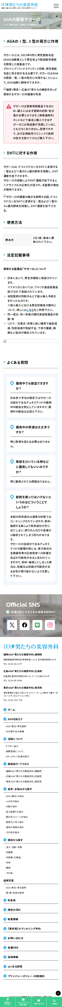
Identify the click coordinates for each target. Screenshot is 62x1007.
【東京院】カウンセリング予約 (24, 928)
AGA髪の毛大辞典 (15, 731)
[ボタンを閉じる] (58, 993)
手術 (8, 862)
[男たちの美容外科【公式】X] (12, 625)
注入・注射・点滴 (14, 847)
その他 (9, 873)
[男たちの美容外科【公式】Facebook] (25, 625)
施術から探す (15, 840)
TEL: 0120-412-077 (12, 663)
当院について (15, 739)
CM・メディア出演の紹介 (17, 756)
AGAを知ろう (15, 719)
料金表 (12, 900)
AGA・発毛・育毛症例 (16, 726)
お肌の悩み (11, 806)
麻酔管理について (15, 751)
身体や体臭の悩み (15, 827)
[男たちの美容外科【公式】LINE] (37, 625)
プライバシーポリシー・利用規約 (26, 976)
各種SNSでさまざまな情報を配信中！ (33, 612)
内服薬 (9, 852)
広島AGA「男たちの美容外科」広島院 (22, 671)
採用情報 (13, 957)
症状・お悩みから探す (20, 789)
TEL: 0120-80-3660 (12, 680)
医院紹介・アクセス (18, 764)
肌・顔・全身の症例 (15, 892)
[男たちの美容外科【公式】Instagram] (50, 625)
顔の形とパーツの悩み (17, 816)
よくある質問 (15, 966)
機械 (8, 867)
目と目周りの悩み (14, 811)
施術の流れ (14, 909)
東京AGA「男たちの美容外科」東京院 (22, 687)
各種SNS (13, 947)
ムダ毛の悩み (12, 801)
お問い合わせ (15, 938)
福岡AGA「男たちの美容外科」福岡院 (22, 654)
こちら (30, 310)
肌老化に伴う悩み (15, 822)
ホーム (11, 709)
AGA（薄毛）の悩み (15, 796)
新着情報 (13, 919)
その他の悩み (13, 832)
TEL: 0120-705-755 (12, 700)
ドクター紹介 (12, 746)
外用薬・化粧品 (13, 857)
